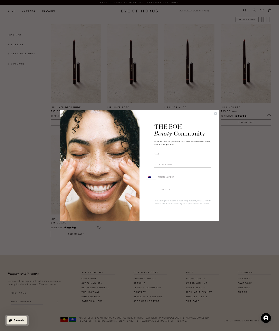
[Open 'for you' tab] (266, 318)
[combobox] (151, 177)
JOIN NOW (164, 189)
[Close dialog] (215, 113)
